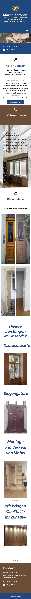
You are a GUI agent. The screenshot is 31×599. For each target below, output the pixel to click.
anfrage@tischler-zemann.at (15, 50)
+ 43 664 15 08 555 (12, 46)
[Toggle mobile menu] (27, 29)
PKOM (27, 594)
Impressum (12, 596)
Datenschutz (18, 596)
